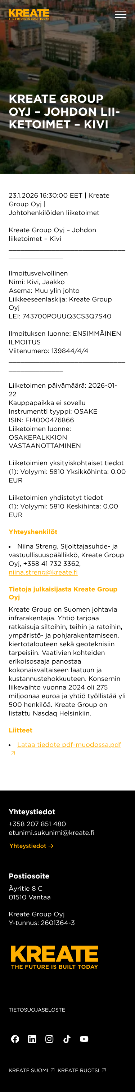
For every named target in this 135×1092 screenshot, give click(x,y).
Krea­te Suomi (28, 1071)
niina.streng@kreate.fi (43, 572)
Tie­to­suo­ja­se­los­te (37, 1010)
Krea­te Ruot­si (78, 1071)
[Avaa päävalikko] (120, 14)
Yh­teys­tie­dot (27, 845)
